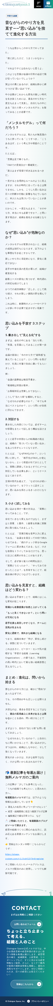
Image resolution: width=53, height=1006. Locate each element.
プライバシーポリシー (40, 1001)
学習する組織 (12, 16)
